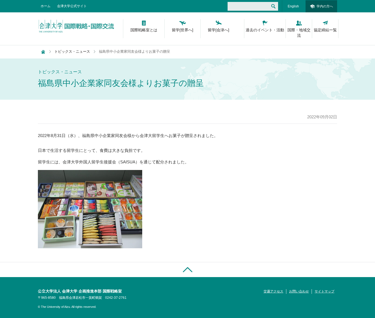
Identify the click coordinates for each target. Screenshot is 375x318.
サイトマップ (324, 291)
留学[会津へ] (218, 30)
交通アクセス (273, 291)
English (293, 6)
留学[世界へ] (182, 30)
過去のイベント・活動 (265, 30)
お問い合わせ (299, 291)
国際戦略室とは (143, 30)
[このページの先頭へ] (187, 269)
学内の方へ (325, 6)
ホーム (46, 6)
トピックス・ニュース (72, 51)
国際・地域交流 (298, 33)
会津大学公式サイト (72, 6)
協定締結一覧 (325, 30)
